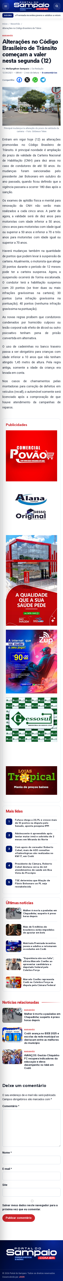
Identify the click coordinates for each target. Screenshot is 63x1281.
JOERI (22, 1277)
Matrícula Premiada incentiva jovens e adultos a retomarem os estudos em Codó (40, 946)
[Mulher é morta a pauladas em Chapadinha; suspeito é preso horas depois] (13, 913)
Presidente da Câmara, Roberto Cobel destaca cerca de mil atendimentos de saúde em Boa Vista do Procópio (33, 868)
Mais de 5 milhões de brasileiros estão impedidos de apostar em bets (38, 929)
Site (4, 1185)
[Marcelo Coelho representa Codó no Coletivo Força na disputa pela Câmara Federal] (13, 982)
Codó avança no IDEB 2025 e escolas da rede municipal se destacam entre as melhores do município (41, 1038)
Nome (7, 1152)
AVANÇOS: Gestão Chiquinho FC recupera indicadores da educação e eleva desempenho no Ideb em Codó (41, 1062)
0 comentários (49, 72)
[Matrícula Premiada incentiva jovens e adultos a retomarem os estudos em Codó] (13, 946)
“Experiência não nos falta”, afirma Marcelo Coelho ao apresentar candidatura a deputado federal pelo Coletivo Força (38, 964)
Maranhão (15, 24)
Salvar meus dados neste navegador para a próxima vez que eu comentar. (30, 1207)
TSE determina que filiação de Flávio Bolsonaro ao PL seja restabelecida (32, 883)
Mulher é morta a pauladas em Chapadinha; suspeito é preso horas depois (40, 913)
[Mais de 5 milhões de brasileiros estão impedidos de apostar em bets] (13, 930)
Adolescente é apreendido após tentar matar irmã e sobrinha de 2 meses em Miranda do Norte (34, 836)
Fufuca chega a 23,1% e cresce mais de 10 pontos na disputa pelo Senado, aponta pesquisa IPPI (36, 823)
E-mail (7, 1168)
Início (4, 24)
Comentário (10, 1106)
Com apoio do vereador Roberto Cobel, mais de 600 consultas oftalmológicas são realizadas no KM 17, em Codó (34, 852)
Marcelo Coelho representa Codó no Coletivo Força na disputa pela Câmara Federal (39, 982)
